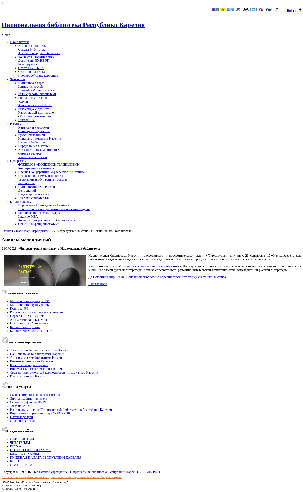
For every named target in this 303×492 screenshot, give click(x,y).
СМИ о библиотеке (31, 71)
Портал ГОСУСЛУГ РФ (27, 316)
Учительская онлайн (32, 157)
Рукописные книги (31, 135)
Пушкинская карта (31, 83)
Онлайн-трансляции (24, 420)
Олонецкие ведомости (34, 131)
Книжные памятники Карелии (39, 138)
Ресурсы (16, 123)
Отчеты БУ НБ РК (31, 68)
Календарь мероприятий (33, 231)
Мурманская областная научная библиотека (149, 266)
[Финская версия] (268, 10)
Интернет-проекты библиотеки (40, 149)
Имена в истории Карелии (28, 376)
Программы (18, 161)
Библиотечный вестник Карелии (41, 213)
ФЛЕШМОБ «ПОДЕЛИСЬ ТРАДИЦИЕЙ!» (49, 164)
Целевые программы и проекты (40, 175)
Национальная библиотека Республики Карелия (73, 24)
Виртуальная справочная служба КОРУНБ (40, 413)
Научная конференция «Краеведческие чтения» (51, 172)
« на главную (97, 284)
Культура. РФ (19, 308)
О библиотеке (19, 42)
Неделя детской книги (33, 194)
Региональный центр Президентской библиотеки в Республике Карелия (61, 409)
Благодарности (28, 64)
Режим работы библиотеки (37, 94)
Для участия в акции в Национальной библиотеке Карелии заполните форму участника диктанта (157, 277)
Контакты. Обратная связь (36, 57)
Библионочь (26, 183)
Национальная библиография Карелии (37, 354)
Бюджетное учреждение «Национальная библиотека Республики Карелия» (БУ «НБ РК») (97, 472)
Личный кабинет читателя (36, 90)
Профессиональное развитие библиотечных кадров (54, 209)
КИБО (14, 461)
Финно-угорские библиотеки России (36, 357)
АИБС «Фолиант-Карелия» (29, 319)
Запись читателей (30, 86)
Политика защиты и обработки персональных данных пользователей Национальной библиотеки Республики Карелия (62, 477)
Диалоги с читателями (34, 198)
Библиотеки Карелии (25, 327)
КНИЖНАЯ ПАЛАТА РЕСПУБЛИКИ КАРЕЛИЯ (45, 457)
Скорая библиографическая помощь (35, 394)
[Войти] (299, 10)
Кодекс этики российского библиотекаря (47, 220)
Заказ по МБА (28, 216)
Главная (7, 231)
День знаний (27, 190)
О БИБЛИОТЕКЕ (22, 439)
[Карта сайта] (276, 10)
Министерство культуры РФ (30, 301)
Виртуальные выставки (34, 146)
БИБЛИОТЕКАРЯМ (24, 453)
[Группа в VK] (253, 10)
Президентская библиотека (29, 323)
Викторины (26, 120)
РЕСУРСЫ (17, 446)
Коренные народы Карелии (29, 365)
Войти (291, 10)
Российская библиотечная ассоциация (36, 312)
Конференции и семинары (36, 168)
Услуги (23, 101)
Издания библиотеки (33, 142)
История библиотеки (33, 45)
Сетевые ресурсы (30, 153)
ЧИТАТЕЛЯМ (20, 442)
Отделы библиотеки (32, 49)
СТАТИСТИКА (21, 465)
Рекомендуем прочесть (34, 109)
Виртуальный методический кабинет (44, 205)
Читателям (17, 79)
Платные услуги (21, 417)
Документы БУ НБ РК (33, 60)
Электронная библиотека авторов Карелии (40, 350)
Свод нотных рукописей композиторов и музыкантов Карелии (54, 372)
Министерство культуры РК (29, 305)
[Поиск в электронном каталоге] (230, 10)
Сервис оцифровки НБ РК (28, 402)
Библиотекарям (21, 201)
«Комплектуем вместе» (34, 116)
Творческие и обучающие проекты (42, 179)
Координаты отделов (33, 97)
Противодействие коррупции (39, 75)
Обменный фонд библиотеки (38, 224)
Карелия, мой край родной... (38, 112)
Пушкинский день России (36, 187)
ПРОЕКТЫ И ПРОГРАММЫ (30, 450)
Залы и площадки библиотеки (39, 53)
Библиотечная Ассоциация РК (31, 331)
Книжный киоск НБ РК (35, 105)
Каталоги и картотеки (33, 127)
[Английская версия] (261, 10)
